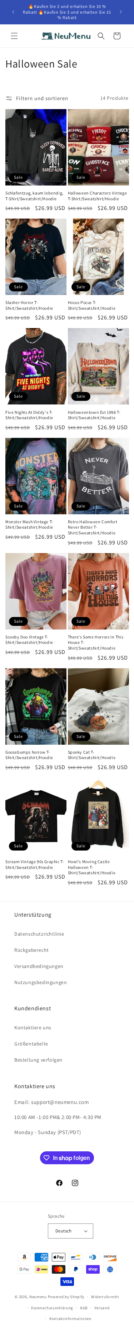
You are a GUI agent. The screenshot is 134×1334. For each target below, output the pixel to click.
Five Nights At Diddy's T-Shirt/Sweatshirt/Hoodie (29, 415)
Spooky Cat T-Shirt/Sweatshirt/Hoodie (92, 754)
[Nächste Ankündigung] (121, 12)
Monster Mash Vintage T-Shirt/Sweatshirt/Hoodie (29, 524)
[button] (14, 36)
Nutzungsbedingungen (40, 982)
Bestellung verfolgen (38, 1060)
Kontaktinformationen (70, 1318)
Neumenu (38, 1296)
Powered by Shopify (66, 1296)
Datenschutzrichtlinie (39, 934)
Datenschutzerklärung (52, 1307)
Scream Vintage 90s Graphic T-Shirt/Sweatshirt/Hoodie (34, 864)
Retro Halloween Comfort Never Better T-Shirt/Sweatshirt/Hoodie (93, 527)
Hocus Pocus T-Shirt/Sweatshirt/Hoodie (92, 305)
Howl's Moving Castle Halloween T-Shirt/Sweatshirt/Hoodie (92, 867)
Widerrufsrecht (105, 1296)
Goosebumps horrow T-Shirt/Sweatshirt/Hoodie (29, 754)
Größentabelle (31, 1043)
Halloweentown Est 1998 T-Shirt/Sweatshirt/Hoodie (94, 415)
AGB (84, 1307)
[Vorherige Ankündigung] (13, 12)
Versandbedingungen (39, 966)
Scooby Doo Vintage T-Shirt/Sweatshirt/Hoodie (29, 639)
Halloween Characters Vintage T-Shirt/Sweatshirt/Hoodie (97, 195)
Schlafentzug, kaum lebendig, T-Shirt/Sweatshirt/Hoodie (34, 195)
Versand (102, 1307)
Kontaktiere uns (32, 1027)
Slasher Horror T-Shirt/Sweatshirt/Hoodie (29, 305)
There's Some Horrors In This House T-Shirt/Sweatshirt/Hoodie (96, 642)
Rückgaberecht (31, 950)
